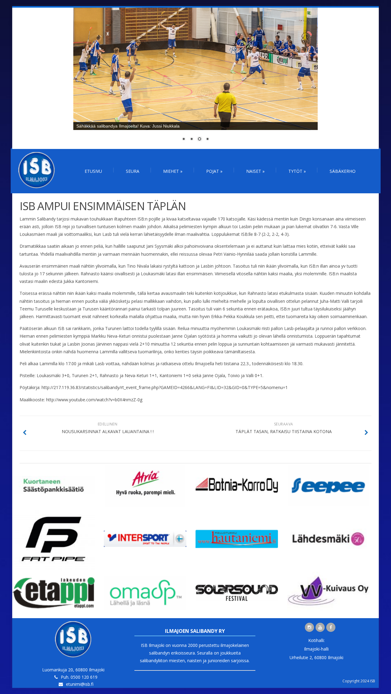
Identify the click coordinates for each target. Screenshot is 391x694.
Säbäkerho (343, 171)
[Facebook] (330, 627)
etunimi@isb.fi (79, 684)
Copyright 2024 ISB (358, 681)
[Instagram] (309, 627)
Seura (132, 171)
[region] (195, 78)
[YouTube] (320, 627)
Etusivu (93, 171)
